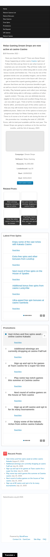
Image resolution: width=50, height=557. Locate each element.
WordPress (23, 536)
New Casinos (7, 19)
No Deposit (7, 29)
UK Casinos (6, 32)
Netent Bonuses (8, 16)
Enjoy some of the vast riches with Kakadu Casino (26, 243)
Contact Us (17, 539)
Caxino (34, 61)
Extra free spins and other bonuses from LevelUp (24, 257)
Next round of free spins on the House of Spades (27, 272)
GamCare (26, 539)
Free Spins (6, 22)
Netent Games (8, 36)
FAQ (44, 539)
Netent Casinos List (9, 12)
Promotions (7, 26)
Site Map (37, 539)
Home (5, 9)
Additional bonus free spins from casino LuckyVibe (28, 286)
